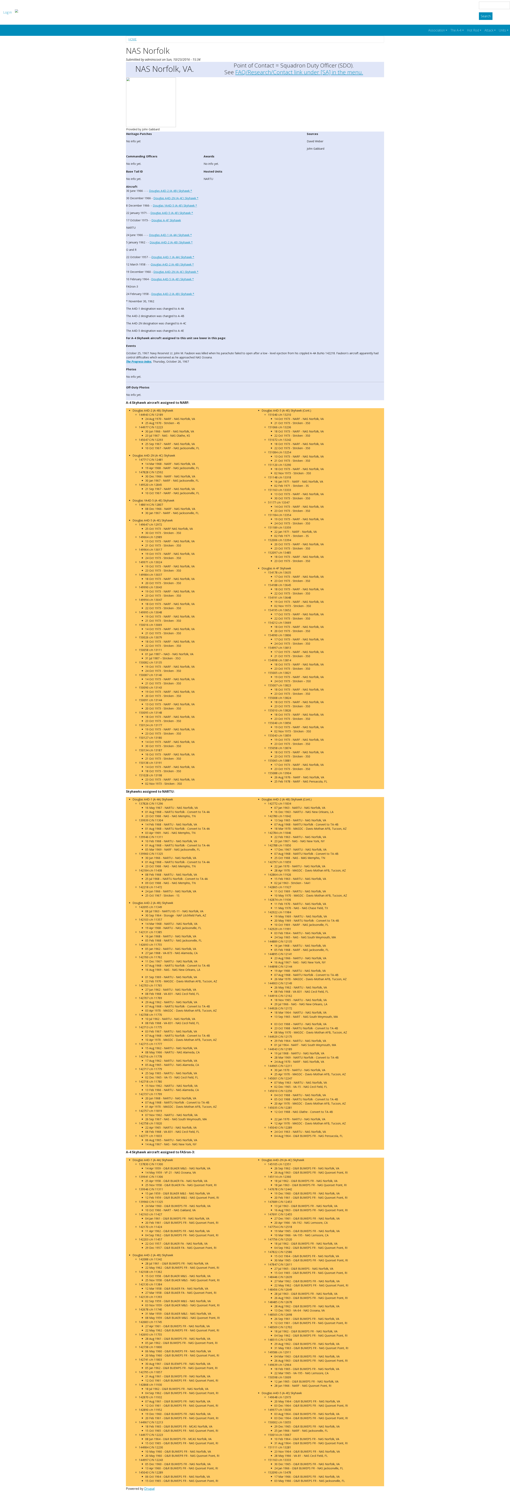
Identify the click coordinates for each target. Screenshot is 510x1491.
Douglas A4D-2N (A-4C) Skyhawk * (175, 198)
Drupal (149, 1488)
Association (436, 30)
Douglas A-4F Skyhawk (166, 220)
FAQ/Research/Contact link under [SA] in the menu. (299, 72)
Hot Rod (473, 30)
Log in (7, 12)
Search (486, 16)
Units (502, 30)
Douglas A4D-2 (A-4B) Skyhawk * (170, 191)
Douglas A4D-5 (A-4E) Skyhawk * (171, 213)
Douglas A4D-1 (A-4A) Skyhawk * (170, 235)
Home (132, 39)
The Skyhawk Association (51, 12)
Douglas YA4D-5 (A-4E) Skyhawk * (175, 205)
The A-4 (455, 30)
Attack (488, 30)
